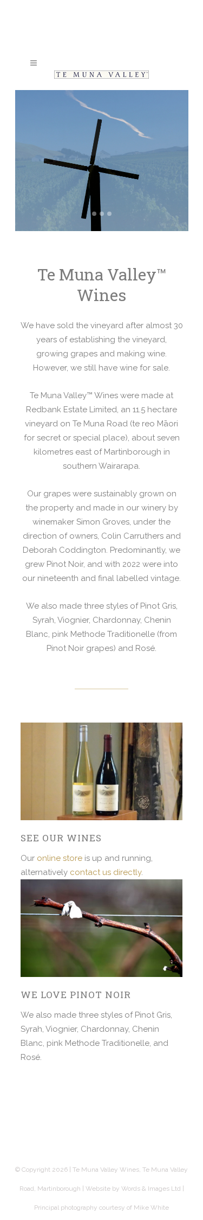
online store (59, 858)
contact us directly (105, 872)
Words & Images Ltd (151, 1188)
